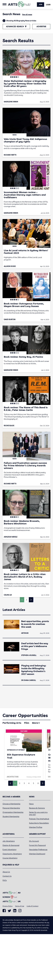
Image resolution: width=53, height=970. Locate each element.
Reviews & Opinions (37, 808)
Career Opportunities (25, 715)
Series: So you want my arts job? (38, 813)
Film (26, 722)
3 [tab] (24, 783)
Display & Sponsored (11, 845)
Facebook (4, 910)
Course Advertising (10, 858)
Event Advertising (9, 849)
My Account (34, 841)
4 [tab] (28, 783)
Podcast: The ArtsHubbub (39, 819)
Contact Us (7, 876)
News (31, 804)
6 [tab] (38, 783)
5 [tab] (33, 783)
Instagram (19, 910)
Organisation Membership (13, 812)
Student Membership (11, 816)
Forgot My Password (37, 845)
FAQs (5, 880)
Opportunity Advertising (12, 854)
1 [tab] (14, 783)
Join (40, 4)
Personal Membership (11, 808)
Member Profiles (35, 827)
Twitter (9, 910)
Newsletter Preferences (38, 849)
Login (48, 4)
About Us (6, 872)
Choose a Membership (11, 804)
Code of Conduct (32, 906)
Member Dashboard (37, 854)
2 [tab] (19, 783)
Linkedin (14, 910)
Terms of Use (19, 906)
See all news (27, 14)
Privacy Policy (7, 906)
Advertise (41, 26)
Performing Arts (12, 722)
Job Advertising (9, 841)
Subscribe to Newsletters (39, 823)
